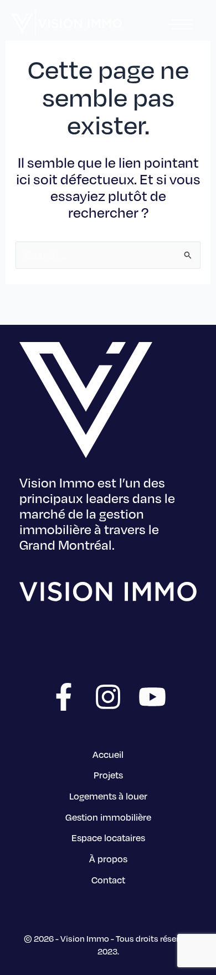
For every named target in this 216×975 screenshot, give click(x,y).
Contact (108, 880)
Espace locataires (108, 837)
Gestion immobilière (108, 817)
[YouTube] (152, 697)
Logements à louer (108, 796)
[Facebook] (64, 697)
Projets (108, 775)
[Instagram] (108, 697)
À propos (108, 859)
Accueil (108, 754)
